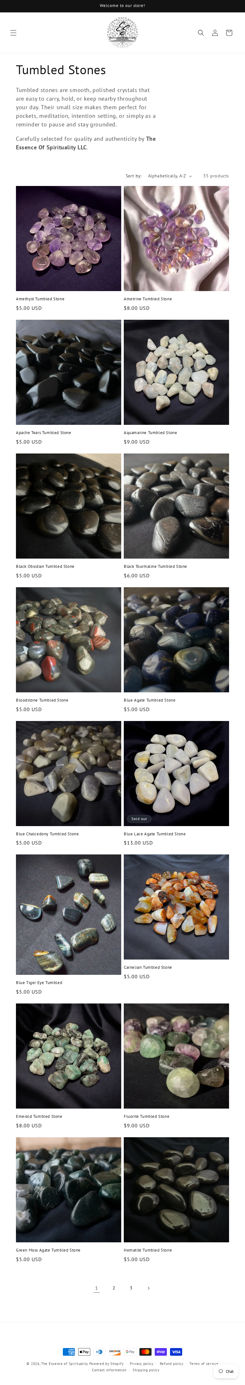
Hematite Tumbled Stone (148, 1250)
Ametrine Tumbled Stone (148, 299)
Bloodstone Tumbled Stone (42, 700)
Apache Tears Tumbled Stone (43, 432)
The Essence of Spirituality (64, 1363)
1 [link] (96, 1288)
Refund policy (171, 1363)
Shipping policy (146, 1370)
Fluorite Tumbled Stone (146, 1116)
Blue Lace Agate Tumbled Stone (155, 834)
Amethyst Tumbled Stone (40, 299)
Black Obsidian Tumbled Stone (45, 566)
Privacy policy (141, 1363)
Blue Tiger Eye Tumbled (39, 982)
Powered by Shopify (106, 1363)
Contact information (109, 1370)
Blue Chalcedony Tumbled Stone (47, 834)
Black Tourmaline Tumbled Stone (155, 566)
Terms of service (203, 1363)
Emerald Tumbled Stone (39, 1116)
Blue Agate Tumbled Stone (149, 700)
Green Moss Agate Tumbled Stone (48, 1250)
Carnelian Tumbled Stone (148, 967)
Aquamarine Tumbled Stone (150, 432)
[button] (13, 33)
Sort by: (134, 176)
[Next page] (148, 1288)
